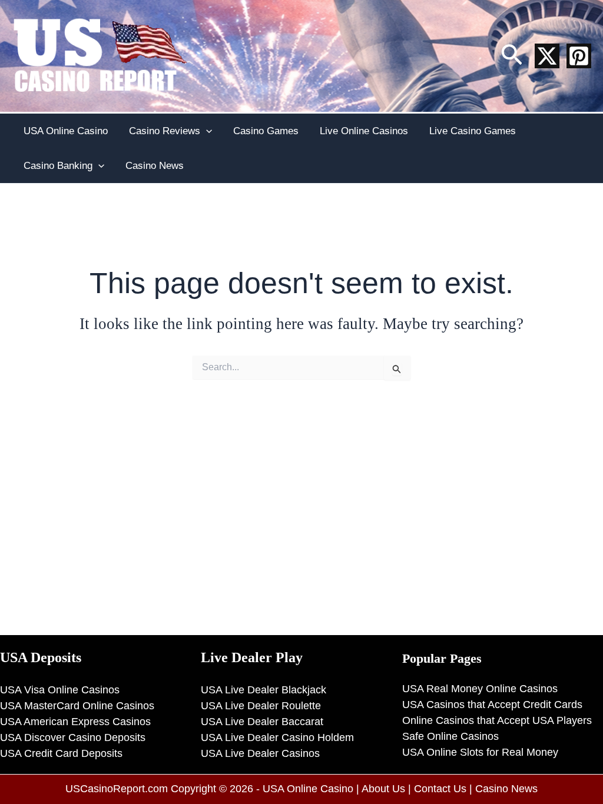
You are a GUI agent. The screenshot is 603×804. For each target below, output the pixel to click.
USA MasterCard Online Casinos (77, 706)
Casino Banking (58, 165)
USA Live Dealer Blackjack (263, 690)
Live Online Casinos (364, 131)
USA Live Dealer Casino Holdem (277, 737)
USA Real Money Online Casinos (480, 689)
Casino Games (266, 131)
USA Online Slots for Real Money (480, 752)
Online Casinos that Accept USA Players (497, 720)
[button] (512, 56)
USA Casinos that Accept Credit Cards (492, 704)
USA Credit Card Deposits (61, 753)
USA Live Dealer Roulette (261, 706)
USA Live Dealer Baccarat (262, 721)
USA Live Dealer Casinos (260, 753)
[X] (547, 56)
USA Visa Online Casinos (60, 690)
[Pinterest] (578, 56)
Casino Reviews (164, 131)
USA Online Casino (66, 131)
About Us (383, 789)
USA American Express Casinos (75, 721)
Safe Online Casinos (450, 736)
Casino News (154, 165)
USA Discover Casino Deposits (72, 737)
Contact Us (440, 789)
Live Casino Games (472, 131)
